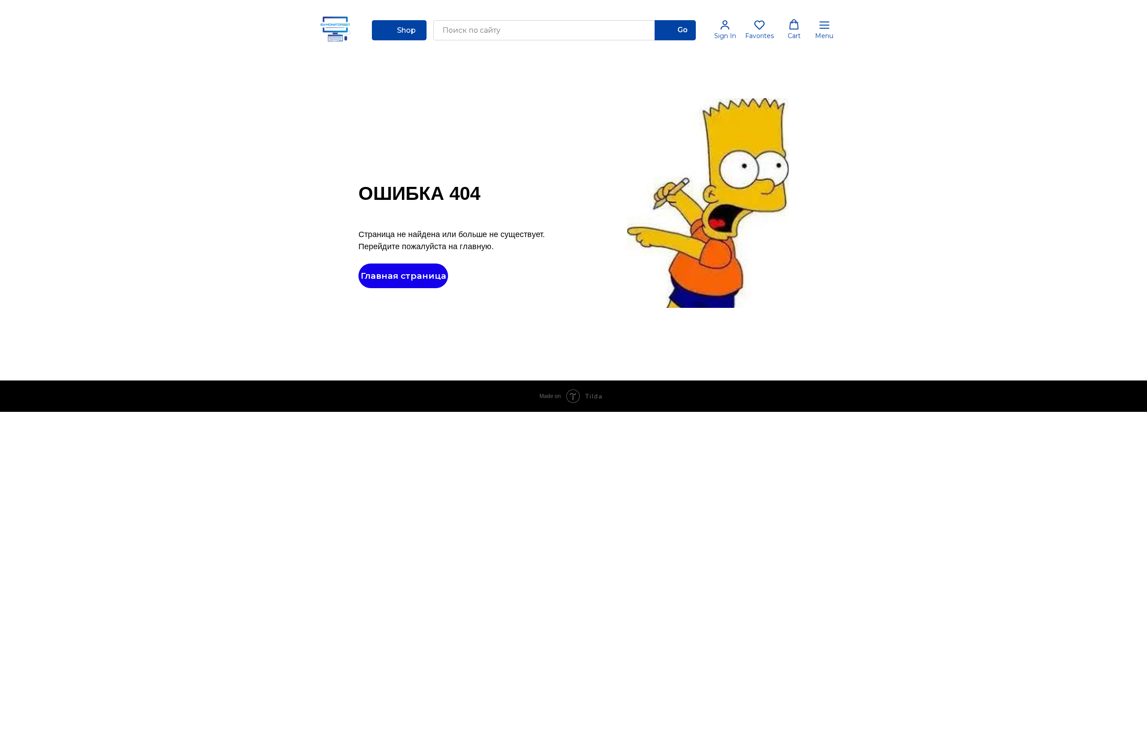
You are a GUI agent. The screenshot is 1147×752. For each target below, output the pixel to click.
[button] (725, 29)
